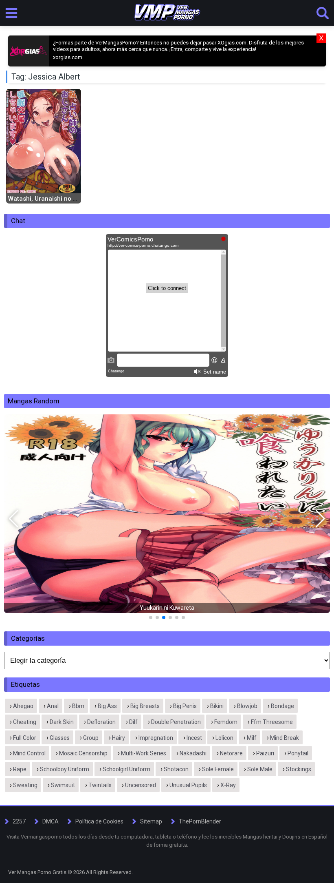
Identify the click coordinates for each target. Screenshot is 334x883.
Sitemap (151, 821)
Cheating (24, 722)
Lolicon (224, 738)
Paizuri (265, 753)
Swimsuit (63, 785)
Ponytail (298, 753)
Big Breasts (145, 706)
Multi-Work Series (143, 753)
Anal (53, 706)
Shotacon (176, 769)
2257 (19, 821)
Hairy (118, 738)
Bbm (78, 706)
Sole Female (218, 769)
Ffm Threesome (272, 722)
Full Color (24, 738)
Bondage (282, 706)
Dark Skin (62, 722)
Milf (252, 738)
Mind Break (284, 738)
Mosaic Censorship (83, 753)
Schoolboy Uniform (64, 769)
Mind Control (29, 753)
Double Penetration (176, 722)
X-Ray (228, 785)
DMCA (50, 821)
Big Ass (107, 706)
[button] (13, 519)
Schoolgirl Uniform (126, 769)
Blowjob (247, 706)
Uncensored (140, 785)
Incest (194, 738)
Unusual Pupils (188, 785)
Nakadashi (193, 753)
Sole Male (259, 769)
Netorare (231, 753)
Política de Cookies (99, 821)
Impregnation (155, 738)
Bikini (217, 706)
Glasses (60, 738)
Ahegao (23, 706)
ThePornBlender (200, 821)
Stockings (298, 769)
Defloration (101, 722)
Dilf (133, 722)
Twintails (100, 785)
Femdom (225, 722)
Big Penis (185, 706)
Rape (19, 769)
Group (91, 738)
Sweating (25, 785)
